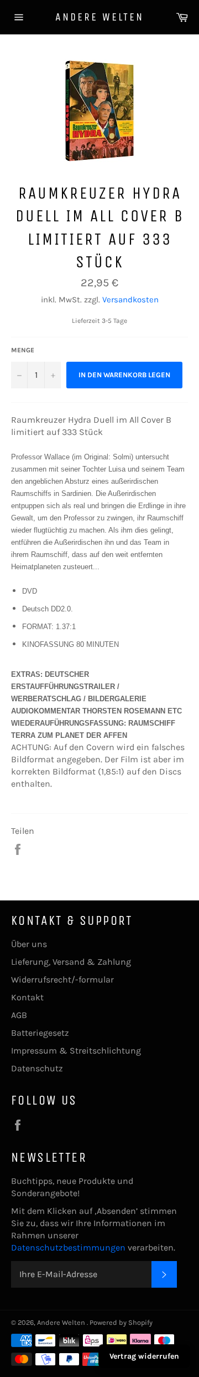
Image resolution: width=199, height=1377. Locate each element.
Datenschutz (37, 1068)
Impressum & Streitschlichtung (76, 1050)
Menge (22, 350)
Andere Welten (99, 17)
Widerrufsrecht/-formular (62, 979)
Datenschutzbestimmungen (69, 1247)
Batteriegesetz (40, 1032)
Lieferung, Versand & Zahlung (71, 961)
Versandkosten (130, 300)
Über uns (29, 944)
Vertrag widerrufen (144, 1356)
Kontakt (27, 997)
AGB (19, 1015)
